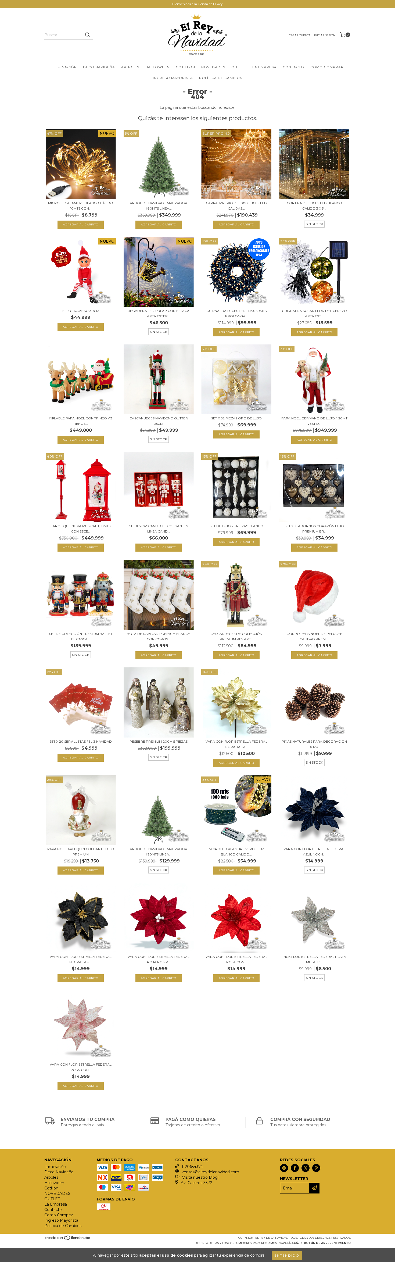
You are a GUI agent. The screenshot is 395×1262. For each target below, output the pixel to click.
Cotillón (185, 67)
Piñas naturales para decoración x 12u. (314, 744)
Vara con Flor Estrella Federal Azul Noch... (314, 851)
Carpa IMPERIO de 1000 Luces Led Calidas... (236, 205)
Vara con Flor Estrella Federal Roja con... (236, 959)
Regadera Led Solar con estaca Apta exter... (158, 313)
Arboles (130, 67)
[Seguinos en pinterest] (316, 1168)
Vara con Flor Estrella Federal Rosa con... (81, 1067)
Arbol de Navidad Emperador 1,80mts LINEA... (158, 205)
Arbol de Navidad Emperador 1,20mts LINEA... (158, 851)
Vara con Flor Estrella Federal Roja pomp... (158, 959)
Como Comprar (327, 67)
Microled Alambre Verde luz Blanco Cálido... (236, 851)
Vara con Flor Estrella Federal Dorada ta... (236, 744)
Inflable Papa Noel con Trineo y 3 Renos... (80, 421)
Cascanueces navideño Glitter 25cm (159, 421)
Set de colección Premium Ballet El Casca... (80, 636)
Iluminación (64, 67)
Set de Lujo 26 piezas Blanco (236, 526)
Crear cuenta (299, 35)
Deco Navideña (99, 67)
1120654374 (192, 1166)
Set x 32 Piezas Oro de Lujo (236, 418)
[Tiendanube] (67, 1239)
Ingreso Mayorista (173, 78)
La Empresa (264, 67)
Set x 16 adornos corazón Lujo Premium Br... (314, 528)
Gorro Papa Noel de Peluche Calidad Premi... (314, 636)
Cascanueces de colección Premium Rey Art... (236, 636)
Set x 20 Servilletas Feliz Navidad (80, 741)
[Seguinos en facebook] (295, 1168)
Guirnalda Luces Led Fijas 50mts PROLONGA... (236, 313)
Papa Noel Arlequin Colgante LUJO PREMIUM (80, 851)
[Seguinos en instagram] (284, 1168)
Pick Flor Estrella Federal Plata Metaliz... (314, 959)
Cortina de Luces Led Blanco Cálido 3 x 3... (314, 205)
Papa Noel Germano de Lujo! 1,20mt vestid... (314, 421)
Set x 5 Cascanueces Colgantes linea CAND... (158, 528)
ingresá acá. (288, 1243)
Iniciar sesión (324, 35)
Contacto (293, 67)
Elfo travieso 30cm (80, 311)
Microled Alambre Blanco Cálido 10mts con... (80, 205)
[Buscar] (87, 35)
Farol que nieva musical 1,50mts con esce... (80, 528)
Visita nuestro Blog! (200, 1177)
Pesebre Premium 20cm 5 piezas (159, 741)
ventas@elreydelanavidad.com (210, 1172)
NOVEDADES (213, 67)
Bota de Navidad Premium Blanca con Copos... (158, 636)
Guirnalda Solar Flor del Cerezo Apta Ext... (314, 313)
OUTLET (238, 67)
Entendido (286, 1255)
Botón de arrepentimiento (327, 1243)
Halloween (157, 67)
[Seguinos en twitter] (305, 1168)
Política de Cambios (220, 78)
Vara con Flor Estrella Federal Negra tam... (81, 959)
